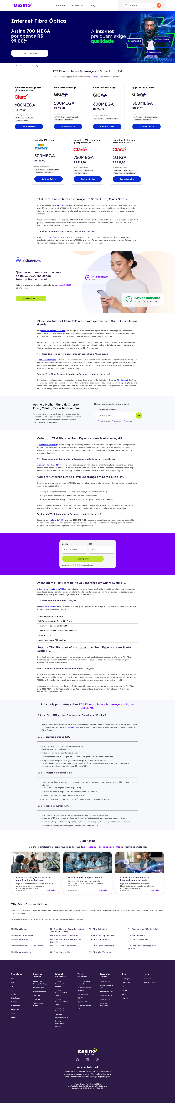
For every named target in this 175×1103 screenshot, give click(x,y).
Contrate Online (30, 53)
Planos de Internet (37, 975)
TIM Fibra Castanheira (21, 952)
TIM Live (36, 995)
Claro (13, 1013)
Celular (124, 990)
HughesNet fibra (39, 992)
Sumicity (14, 994)
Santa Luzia (27, 66)
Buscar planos (83, 559)
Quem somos (148, 979)
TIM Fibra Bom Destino (138, 939)
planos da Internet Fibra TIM (52, 331)
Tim (12, 983)
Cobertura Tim (105, 999)
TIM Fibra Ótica (50, 237)
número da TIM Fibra (48, 606)
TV (123, 986)
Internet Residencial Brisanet (59, 1023)
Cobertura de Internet (105, 975)
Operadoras (16, 974)
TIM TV (80, 998)
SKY (12, 990)
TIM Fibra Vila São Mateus (100, 952)
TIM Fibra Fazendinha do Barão (64, 935)
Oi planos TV (82, 1002)
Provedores (77, 5)
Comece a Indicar (31, 298)
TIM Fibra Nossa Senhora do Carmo (27, 946)
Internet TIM (72, 727)
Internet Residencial (60, 975)
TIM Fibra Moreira (19, 929)
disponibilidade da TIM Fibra (52, 465)
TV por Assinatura (82, 975)
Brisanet (14, 1002)
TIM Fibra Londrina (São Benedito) (143, 929)
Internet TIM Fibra (107, 992)
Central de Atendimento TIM (51, 589)
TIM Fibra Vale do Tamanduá (101, 946)
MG (21, 66)
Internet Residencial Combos (59, 983)
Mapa (146, 974)
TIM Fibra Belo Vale (136, 935)
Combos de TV (83, 994)
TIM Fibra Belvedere (98, 929)
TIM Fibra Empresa (47, 360)
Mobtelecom (15, 1006)
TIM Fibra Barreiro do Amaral (63, 946)
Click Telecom (16, 998)
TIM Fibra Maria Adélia (60, 952)
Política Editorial (150, 983)
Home (13, 66)
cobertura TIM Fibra (48, 444)
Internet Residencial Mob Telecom (61, 992)
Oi (12, 986)
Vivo (12, 979)
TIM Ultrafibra (63, 205)
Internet (59, 5)
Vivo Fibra (37, 999)
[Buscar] (159, 5)
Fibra (17, 66)
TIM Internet (122, 380)
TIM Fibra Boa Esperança (100, 939)
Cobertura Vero (105, 981)
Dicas (124, 994)
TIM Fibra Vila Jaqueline (22, 935)
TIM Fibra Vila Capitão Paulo (101, 935)
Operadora (126, 983)
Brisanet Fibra (38, 988)
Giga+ (13, 1017)
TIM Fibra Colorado (20, 939)
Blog (93, 5)
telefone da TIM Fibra (58, 520)
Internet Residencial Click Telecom (61, 1001)
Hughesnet (15, 1009)
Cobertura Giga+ (106, 995)
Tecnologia (126, 979)
